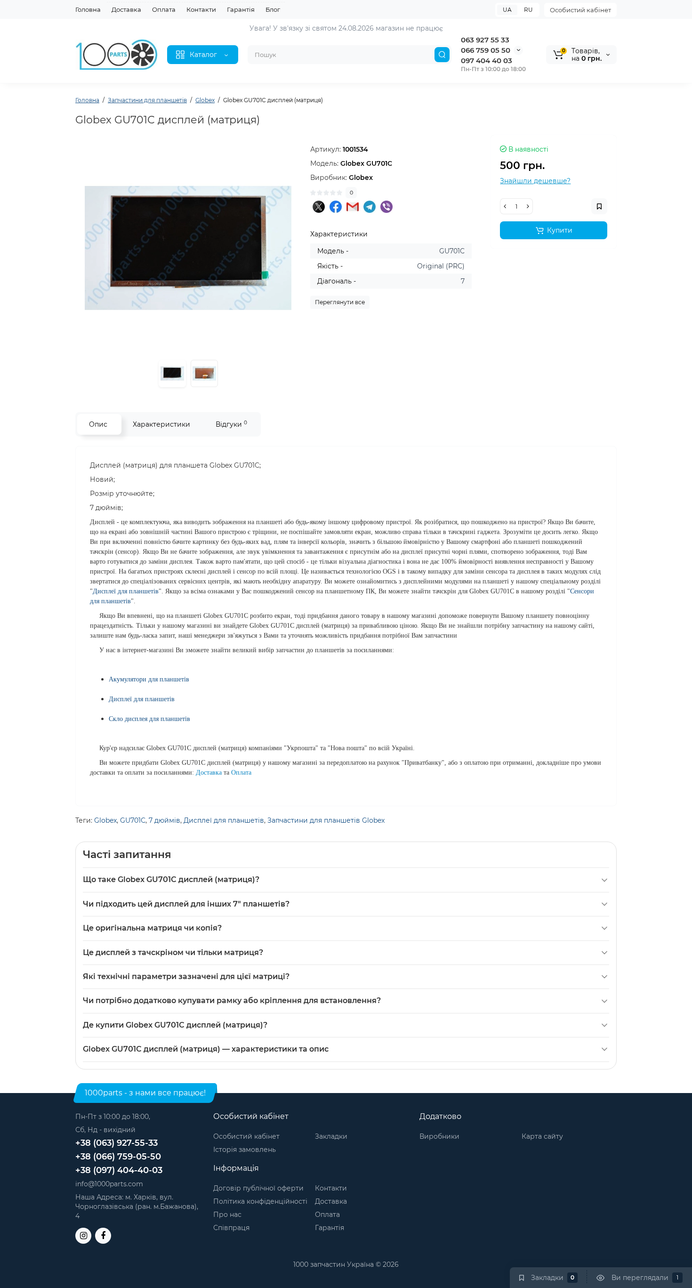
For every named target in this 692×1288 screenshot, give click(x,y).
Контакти (201, 9)
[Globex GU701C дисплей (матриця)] (188, 248)
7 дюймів (164, 820)
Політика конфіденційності (260, 1201)
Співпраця (231, 1227)
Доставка (126, 9)
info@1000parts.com (109, 1184)
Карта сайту (542, 1136)
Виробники (439, 1136)
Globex (105, 820)
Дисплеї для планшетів (224, 820)
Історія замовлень (244, 1149)
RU (528, 9)
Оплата (164, 9)
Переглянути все (340, 302)
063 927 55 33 (485, 39)
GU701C (132, 820)
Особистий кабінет (580, 10)
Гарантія (241, 9)
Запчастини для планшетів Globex (326, 820)
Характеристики (161, 424)
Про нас (227, 1214)
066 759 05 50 (485, 50)
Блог (273, 9)
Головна (88, 9)
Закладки (331, 1136)
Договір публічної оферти (258, 1188)
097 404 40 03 (486, 60)
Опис (98, 424)
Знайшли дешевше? (535, 181)
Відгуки (231, 424)
